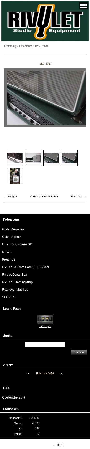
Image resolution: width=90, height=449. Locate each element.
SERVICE (9, 297)
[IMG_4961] (69, 158)
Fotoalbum (25, 46)
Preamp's (8, 259)
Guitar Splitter (11, 237)
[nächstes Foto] (79, 100)
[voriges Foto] (11, 100)
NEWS (7, 252)
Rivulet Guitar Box (14, 274)
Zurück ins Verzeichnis (44, 196)
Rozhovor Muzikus (15, 289)
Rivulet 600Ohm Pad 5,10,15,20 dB (26, 267)
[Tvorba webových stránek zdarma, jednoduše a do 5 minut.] (54, 445)
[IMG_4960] (51, 158)
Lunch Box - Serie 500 (17, 244)
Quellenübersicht (13, 397)
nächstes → (78, 196)
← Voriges (10, 196)
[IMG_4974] (33, 158)
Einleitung (10, 46)
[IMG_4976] (15, 158)
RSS (60, 444)
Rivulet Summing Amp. (17, 282)
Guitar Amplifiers (13, 229)
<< (28, 373)
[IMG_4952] (15, 176)
